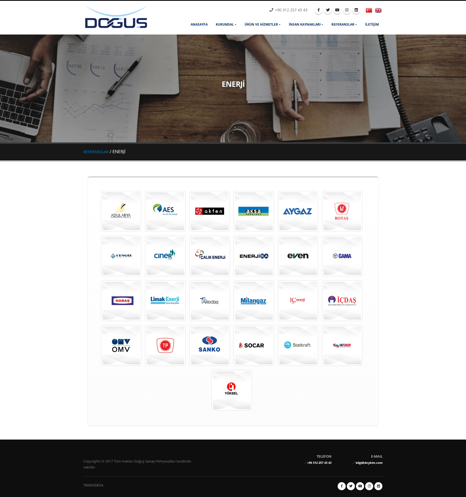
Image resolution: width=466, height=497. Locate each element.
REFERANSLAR (342, 24)
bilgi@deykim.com (369, 463)
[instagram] (347, 10)
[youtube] (337, 10)
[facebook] (318, 10)
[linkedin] (356, 10)
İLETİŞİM (372, 24)
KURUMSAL (225, 24)
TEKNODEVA (93, 485)
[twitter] (328, 10)
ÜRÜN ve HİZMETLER (261, 24)
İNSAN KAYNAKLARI (305, 24)
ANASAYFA (199, 24)
